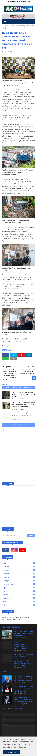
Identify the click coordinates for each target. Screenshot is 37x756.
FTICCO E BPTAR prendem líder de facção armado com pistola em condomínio (23, 394)
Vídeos (19, 605)
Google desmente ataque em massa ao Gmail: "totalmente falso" (23, 689)
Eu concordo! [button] (11, 752)
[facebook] (6, 550)
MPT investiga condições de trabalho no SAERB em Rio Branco (23, 633)
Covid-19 (18, 567)
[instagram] (14, 550)
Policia (19, 602)
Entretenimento (18, 584)
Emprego (18, 581)
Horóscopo (18, 598)
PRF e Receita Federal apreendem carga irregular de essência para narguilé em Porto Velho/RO (23, 404)
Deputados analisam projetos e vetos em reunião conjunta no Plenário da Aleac (22, 645)
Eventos (19, 591)
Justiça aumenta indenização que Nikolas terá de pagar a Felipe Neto (24, 699)
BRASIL (19, 563)
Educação (18, 577)
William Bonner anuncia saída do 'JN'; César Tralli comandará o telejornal (23, 678)
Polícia (13, 25)
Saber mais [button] (23, 747)
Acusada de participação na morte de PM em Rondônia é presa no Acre (21, 415)
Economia (19, 574)
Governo (18, 595)
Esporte (19, 588)
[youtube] (23, 550)
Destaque (19, 570)
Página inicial (6, 25)
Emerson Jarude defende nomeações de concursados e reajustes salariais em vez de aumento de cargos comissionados (23, 660)
